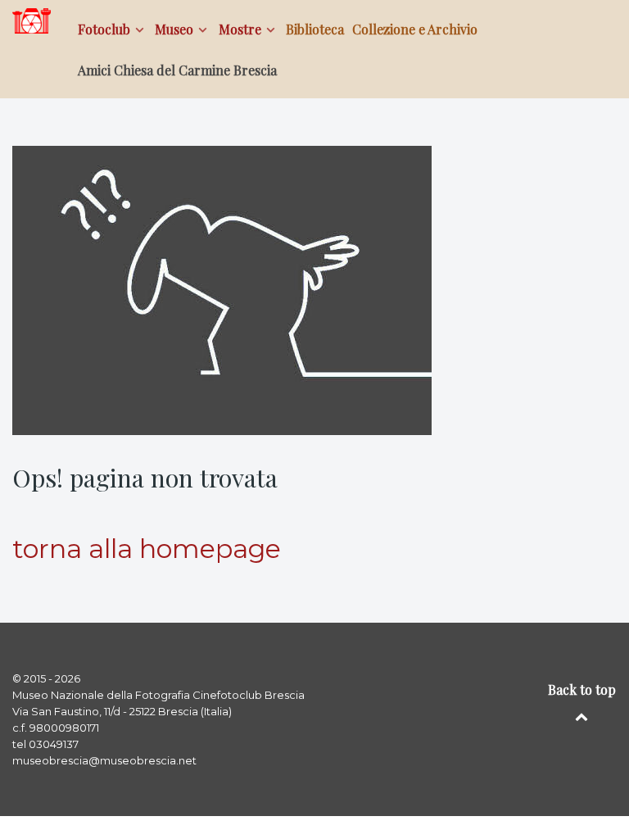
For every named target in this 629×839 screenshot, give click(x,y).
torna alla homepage (146, 549)
